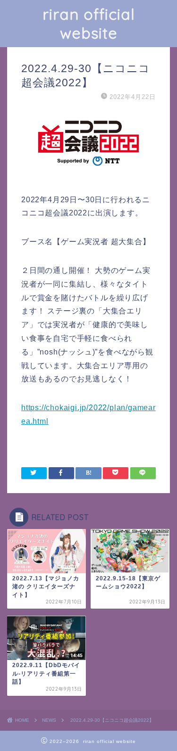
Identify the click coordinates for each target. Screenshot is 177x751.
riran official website (88, 23)
